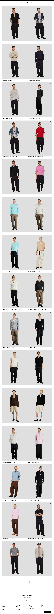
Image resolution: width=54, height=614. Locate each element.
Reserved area (4, 608)
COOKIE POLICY (18, 608)
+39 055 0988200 (31, 607)
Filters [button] (3, 4)
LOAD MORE (27, 581)
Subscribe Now (27, 600)
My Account (3, 606)
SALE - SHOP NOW (27, 0)
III (34, 118)
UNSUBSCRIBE (18, 609)
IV (12, 42)
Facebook (42, 607)
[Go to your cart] (51, 2)
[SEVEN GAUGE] (27, 2)
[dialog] (27, 612)
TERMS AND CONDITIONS (19, 606)
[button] (1, 2)
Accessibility (3, 609)
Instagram (42, 606)
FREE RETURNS (18, 607)
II (9, 42)
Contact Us (30, 606)
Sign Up (3, 607)
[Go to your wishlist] (50, 2)
